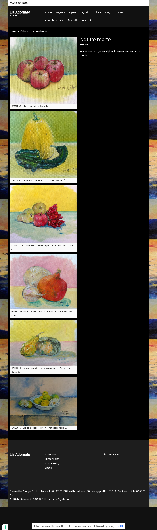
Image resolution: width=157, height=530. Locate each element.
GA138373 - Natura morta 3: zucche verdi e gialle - (40, 370)
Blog (107, 12)
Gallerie (97, 12)
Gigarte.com (64, 499)
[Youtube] (40, 3)
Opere (72, 12)
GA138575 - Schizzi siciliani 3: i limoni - (37, 428)
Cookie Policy (52, 463)
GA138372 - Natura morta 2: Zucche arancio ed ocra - (42, 313)
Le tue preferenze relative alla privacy (92, 526)
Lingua (85, 20)
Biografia (60, 12)
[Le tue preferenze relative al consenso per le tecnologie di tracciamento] (5, 527)
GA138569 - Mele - (28, 106)
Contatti (72, 20)
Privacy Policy (52, 458)
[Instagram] (35, 3)
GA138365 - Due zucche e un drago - (37, 180)
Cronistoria (120, 12)
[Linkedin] (45, 3)
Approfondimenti (54, 20)
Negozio (84, 12)
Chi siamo (50, 454)
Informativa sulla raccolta (49, 526)
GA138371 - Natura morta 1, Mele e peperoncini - (42, 245)
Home (48, 12)
